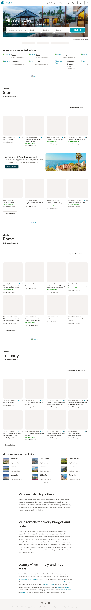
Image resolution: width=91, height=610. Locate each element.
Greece (58, 587)
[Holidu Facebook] (49, 603)
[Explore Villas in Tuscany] (34, 339)
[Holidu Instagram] (42, 603)
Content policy (62, 607)
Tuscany (51, 584)
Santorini (23, 592)
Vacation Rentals (78, 39)
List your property (64, 3)
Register (81, 3)
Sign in (74, 3)
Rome (46, 584)
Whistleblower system (74, 607)
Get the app (52, 3)
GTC (45, 607)
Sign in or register (11, 166)
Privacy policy (52, 607)
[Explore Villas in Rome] (33, 222)
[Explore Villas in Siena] (33, 76)
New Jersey (33, 579)
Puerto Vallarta (66, 590)
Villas (86, 39)
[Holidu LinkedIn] (45, 603)
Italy (65, 582)
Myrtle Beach (22, 579)
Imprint (40, 607)
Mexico (66, 587)
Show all (45, 482)
